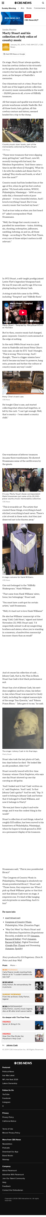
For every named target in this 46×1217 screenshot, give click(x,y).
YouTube (9, 327)
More (12, 965)
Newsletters (7, 1144)
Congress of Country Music (18, 922)
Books (29, 8)
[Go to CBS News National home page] (23, 3)
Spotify (18, 948)
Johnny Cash (12, 1045)
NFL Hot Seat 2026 (10, 1079)
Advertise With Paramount (13, 1174)
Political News (8, 1072)
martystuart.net (12, 918)
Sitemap (5, 1159)
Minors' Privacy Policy (11, 1133)
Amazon (35, 936)
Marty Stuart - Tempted (12, 325)
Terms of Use (7, 1129)
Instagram (6, 1102)
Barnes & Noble (12, 939)
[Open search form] (43, 3)
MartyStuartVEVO (35, 325)
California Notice (9, 1121)
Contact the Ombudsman (12, 1190)
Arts (22, 8)
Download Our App (10, 1152)
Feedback (6, 1186)
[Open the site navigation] (8, 3)
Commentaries (40, 8)
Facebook (6, 1098)
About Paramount (9, 1170)
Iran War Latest (8, 1075)
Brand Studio (7, 1156)
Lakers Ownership (9, 1083)
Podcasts (6, 1148)
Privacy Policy (8, 1117)
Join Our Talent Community (13, 1178)
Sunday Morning (9, 8)
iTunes (21, 945)
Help (4, 1182)
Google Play (11, 945)
